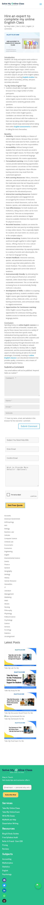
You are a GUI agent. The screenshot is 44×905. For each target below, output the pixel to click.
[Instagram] (4, 901)
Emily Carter (10, 26)
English (28, 26)
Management (9, 594)
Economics (8, 548)
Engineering (8, 551)
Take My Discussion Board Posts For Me (18, 713)
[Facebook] (4, 880)
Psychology (8, 620)
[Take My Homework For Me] (14, 716)
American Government (12, 519)
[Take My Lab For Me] (20, 657)
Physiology (8, 613)
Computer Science (10, 538)
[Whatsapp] (4, 896)
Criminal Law (8, 542)
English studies (28, 77)
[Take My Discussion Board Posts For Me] (20, 702)
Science (7, 623)
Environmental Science (12, 558)
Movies (6, 604)
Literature (7, 591)
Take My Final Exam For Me (14, 741)
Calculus (7, 535)
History (6, 578)
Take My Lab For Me (11, 668)
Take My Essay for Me (12, 690)
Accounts (7, 516)
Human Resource (10, 581)
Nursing (7, 607)
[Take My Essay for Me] (20, 679)
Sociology (7, 630)
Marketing (7, 597)
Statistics (7, 633)
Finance (7, 564)
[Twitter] (4, 885)
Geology (7, 574)
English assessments (22, 127)
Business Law (9, 532)
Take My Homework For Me (14, 719)
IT (5, 587)
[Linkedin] (4, 890)
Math (6, 600)
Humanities (8, 584)
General (7, 568)
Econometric (8, 545)
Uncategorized (9, 636)
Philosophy (8, 610)
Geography (8, 571)
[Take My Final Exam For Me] (20, 730)
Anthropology (9, 522)
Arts (5, 525)
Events (6, 561)
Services (7, 627)
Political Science (9, 617)
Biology (7, 529)
